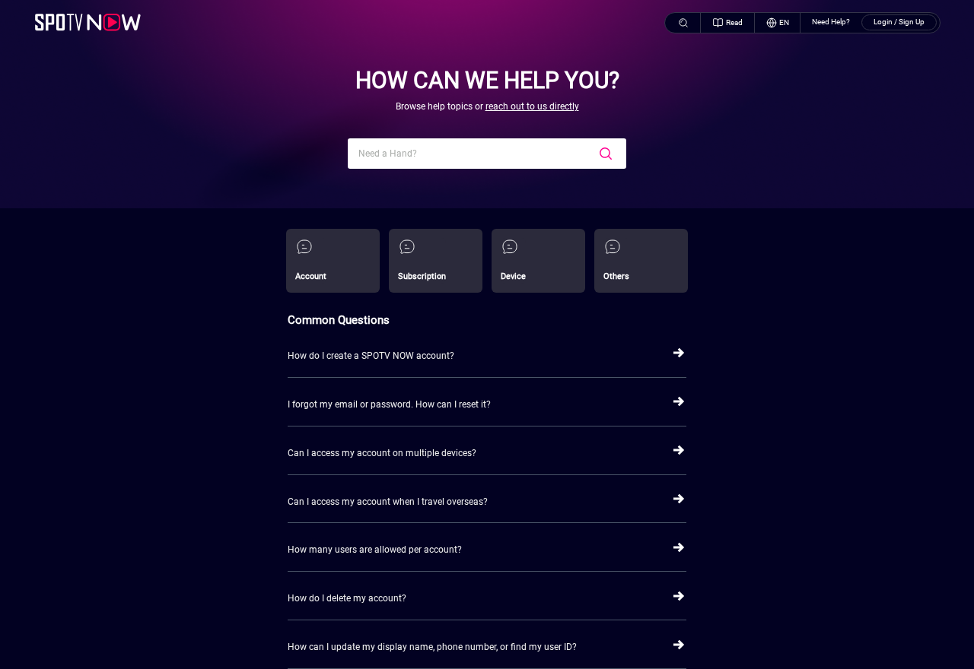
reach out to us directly (532, 106)
